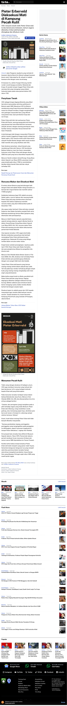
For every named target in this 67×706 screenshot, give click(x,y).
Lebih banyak (62, 507)
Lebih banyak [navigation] (62, 481)
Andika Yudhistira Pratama (9, 35)
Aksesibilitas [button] (38, 679)
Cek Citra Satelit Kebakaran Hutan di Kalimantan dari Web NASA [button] (33, 654)
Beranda (3, 5)
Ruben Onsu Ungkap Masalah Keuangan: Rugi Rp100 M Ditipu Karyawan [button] (21, 598)
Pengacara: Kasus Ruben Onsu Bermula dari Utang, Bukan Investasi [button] (20, 615)
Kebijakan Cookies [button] (40, 683)
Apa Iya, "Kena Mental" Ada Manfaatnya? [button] (47, 74)
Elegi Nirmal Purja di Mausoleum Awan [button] (60, 495)
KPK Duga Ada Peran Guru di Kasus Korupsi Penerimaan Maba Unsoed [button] (21, 564)
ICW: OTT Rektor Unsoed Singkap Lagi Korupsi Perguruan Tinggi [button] (19, 513)
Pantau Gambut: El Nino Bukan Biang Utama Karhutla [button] (48, 66)
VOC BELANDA (19, 463)
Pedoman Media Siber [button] (24, 685)
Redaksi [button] (20, 683)
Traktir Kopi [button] (30, 38)
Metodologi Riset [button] (23, 687)
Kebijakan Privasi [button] (40, 681)
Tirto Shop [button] (38, 692)
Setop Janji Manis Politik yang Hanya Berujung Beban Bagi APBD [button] (47, 59)
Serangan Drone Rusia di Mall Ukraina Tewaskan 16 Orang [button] (17, 622)
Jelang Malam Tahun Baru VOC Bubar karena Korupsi (13, 306)
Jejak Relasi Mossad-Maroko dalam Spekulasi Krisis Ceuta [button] (46, 496)
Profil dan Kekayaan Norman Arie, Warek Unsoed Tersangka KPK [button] (19, 530)
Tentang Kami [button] (22, 679)
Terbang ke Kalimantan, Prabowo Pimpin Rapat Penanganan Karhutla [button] (21, 555)
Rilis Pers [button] (20, 692)
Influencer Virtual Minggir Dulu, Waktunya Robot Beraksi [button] (48, 129)
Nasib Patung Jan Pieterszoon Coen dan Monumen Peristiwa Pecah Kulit (17, 174)
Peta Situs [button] (38, 687)
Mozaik (13, 5)
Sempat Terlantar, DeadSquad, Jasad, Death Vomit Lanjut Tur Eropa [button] (20, 589)
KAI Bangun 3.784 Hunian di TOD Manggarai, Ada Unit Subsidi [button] (19, 581)
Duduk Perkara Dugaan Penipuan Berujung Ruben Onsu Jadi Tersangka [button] (48, 122)
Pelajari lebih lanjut (10, 703)
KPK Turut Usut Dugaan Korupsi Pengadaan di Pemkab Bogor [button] (18, 547)
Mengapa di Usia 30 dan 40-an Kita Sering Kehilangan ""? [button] (48, 41)
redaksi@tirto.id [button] (55, 688)
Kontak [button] (20, 681)
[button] (5, 2)
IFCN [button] (36, 690)
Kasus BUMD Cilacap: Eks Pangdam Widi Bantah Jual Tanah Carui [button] (5, 655)
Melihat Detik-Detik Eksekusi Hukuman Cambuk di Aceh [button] (47, 49)
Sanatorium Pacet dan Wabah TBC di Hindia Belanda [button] (33, 495)
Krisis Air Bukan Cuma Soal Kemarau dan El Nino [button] (47, 146)
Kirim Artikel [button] (38, 685)
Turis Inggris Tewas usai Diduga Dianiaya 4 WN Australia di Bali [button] (19, 629)
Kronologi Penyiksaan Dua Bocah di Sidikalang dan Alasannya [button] (19, 521)
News (8, 5)
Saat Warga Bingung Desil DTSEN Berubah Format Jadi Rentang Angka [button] (47, 113)
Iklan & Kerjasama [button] (23, 690)
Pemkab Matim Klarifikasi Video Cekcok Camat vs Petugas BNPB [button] (19, 572)
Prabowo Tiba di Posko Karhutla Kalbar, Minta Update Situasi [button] (18, 538)
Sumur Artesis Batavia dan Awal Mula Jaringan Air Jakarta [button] (20, 496)
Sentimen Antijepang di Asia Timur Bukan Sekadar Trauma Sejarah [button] (6, 497)
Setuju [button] (63, 702)
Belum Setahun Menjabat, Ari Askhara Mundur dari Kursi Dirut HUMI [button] (20, 606)
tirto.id (3, 73)
